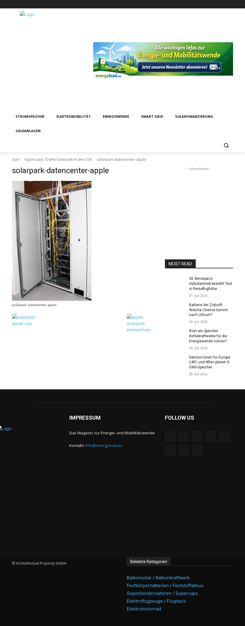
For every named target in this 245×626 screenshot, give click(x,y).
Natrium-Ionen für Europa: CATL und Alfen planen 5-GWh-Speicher (210, 362)
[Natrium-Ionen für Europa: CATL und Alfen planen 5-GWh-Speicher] (175, 362)
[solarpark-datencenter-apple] (84, 241)
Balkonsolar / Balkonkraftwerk (158, 577)
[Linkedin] (188, 4)
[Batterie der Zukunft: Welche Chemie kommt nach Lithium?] (175, 310)
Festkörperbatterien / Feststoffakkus (165, 585)
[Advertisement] (199, 202)
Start (16, 159)
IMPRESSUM (85, 418)
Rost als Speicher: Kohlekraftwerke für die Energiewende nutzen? (208, 336)
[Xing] (229, 4)
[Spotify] (204, 4)
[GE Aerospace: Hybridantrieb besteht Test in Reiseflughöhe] (175, 283)
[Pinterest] (196, 4)
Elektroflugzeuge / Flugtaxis (156, 601)
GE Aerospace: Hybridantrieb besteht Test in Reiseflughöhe (210, 283)
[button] (226, 145)
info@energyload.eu (103, 445)
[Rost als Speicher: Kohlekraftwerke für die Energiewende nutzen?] (175, 336)
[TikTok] (213, 4)
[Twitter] (221, 4)
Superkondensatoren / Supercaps (162, 593)
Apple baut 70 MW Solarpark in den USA (58, 159)
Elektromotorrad (144, 609)
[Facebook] (171, 4)
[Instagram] (179, 4)
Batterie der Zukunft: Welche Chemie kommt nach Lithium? (208, 310)
